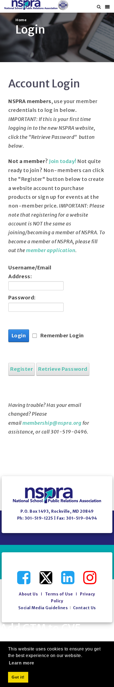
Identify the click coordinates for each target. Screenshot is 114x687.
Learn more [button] (21, 663)
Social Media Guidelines (43, 607)
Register (21, 369)
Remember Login (62, 335)
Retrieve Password (62, 369)
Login (19, 335)
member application (50, 250)
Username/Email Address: (29, 272)
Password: (22, 297)
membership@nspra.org (51, 423)
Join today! (62, 161)
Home (21, 20)
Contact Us (84, 607)
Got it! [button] (18, 677)
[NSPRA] (36, 5)
